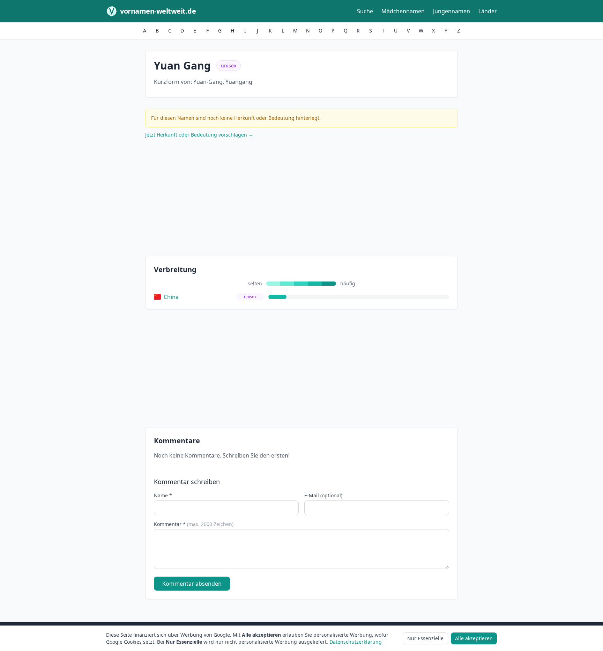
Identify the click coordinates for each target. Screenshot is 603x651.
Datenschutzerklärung (355, 641)
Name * (163, 495)
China (171, 297)
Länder (487, 11)
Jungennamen (451, 11)
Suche (365, 11)
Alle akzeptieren (474, 638)
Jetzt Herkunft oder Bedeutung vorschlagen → (199, 134)
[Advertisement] (301, 199)
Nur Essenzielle (425, 638)
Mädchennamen (403, 11)
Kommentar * (193, 524)
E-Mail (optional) (323, 495)
